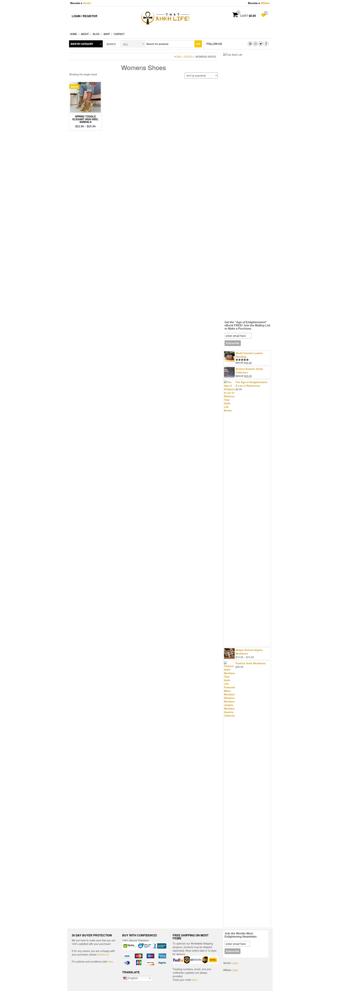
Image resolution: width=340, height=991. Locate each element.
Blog (96, 34)
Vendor (87, 3)
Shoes (188, 56)
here (110, 961)
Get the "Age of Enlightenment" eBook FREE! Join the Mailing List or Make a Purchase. (247, 325)
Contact (119, 34)
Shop (106, 34)
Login (235, 963)
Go (198, 44)
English (133, 978)
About (85, 34)
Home (73, 34)
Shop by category (81, 44)
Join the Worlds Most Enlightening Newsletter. (241, 935)
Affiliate (265, 3)
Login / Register (84, 16)
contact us (103, 954)
